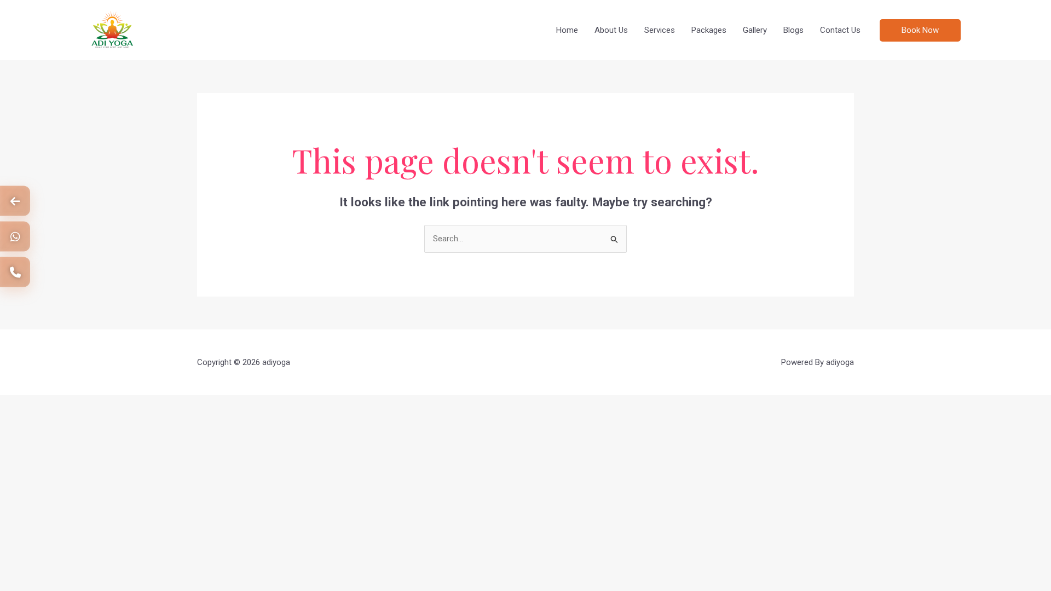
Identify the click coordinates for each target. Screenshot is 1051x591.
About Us (611, 30)
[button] (956, 30)
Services (659, 30)
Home (567, 30)
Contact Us (840, 30)
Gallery (755, 30)
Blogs (793, 30)
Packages (708, 30)
